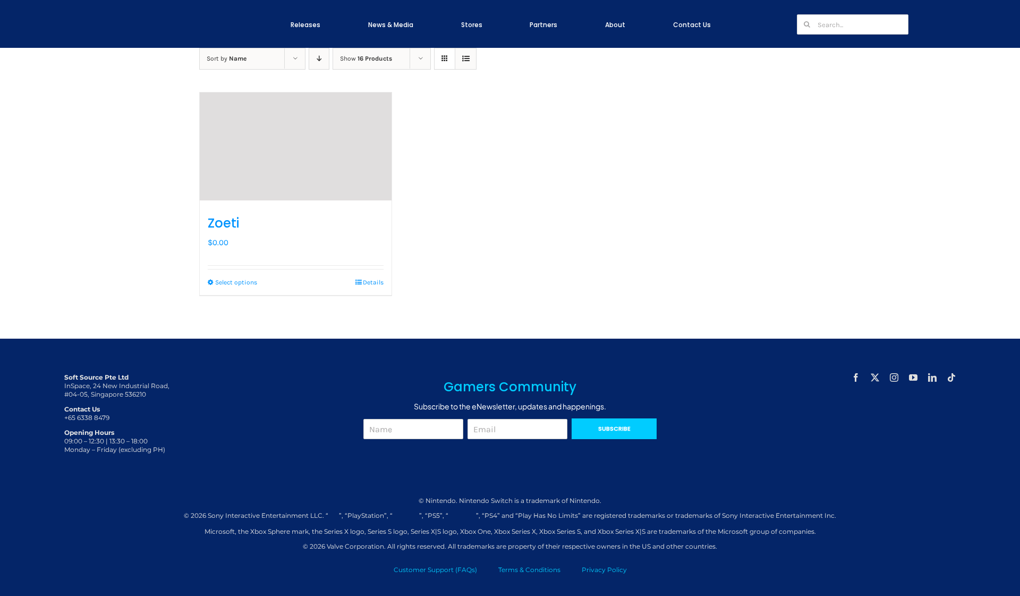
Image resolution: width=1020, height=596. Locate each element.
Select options (236, 282)
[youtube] (913, 377)
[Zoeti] (296, 146)
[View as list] (465, 58)
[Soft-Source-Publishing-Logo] (177, 21)
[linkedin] (932, 377)
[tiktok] (951, 377)
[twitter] (875, 377)
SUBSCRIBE (614, 428)
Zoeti (223, 223)
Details (373, 282)
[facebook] (856, 377)
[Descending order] (319, 59)
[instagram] (894, 377)
